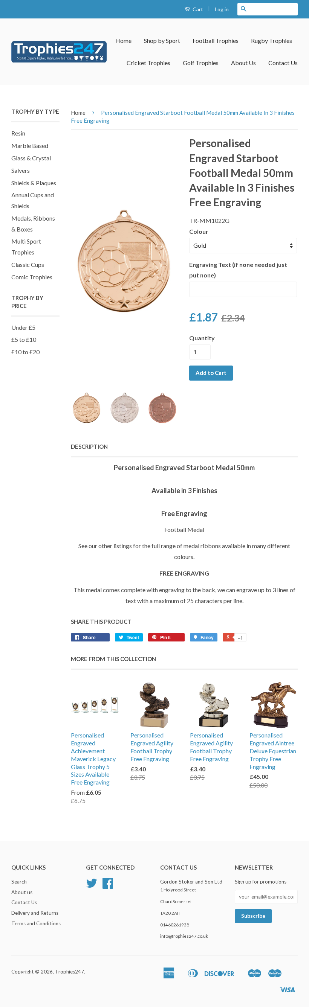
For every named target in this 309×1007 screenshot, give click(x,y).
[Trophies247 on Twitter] (91, 886)
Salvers (20, 170)
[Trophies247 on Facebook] (107, 886)
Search (19, 882)
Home (123, 40)
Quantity (202, 337)
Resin (18, 133)
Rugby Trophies (271, 40)
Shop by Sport (162, 40)
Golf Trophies (201, 62)
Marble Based (29, 145)
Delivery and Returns (34, 913)
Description (89, 446)
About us (21, 892)
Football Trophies (216, 40)
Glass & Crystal (31, 157)
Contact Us (283, 62)
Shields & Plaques (33, 182)
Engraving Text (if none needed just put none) (238, 270)
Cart (197, 9)
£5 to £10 (23, 339)
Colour (198, 231)
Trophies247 (69, 972)
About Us (243, 62)
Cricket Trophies (148, 62)
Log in (222, 9)
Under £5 (23, 327)
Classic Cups (27, 264)
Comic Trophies (31, 276)
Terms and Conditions (36, 923)
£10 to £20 (25, 351)
